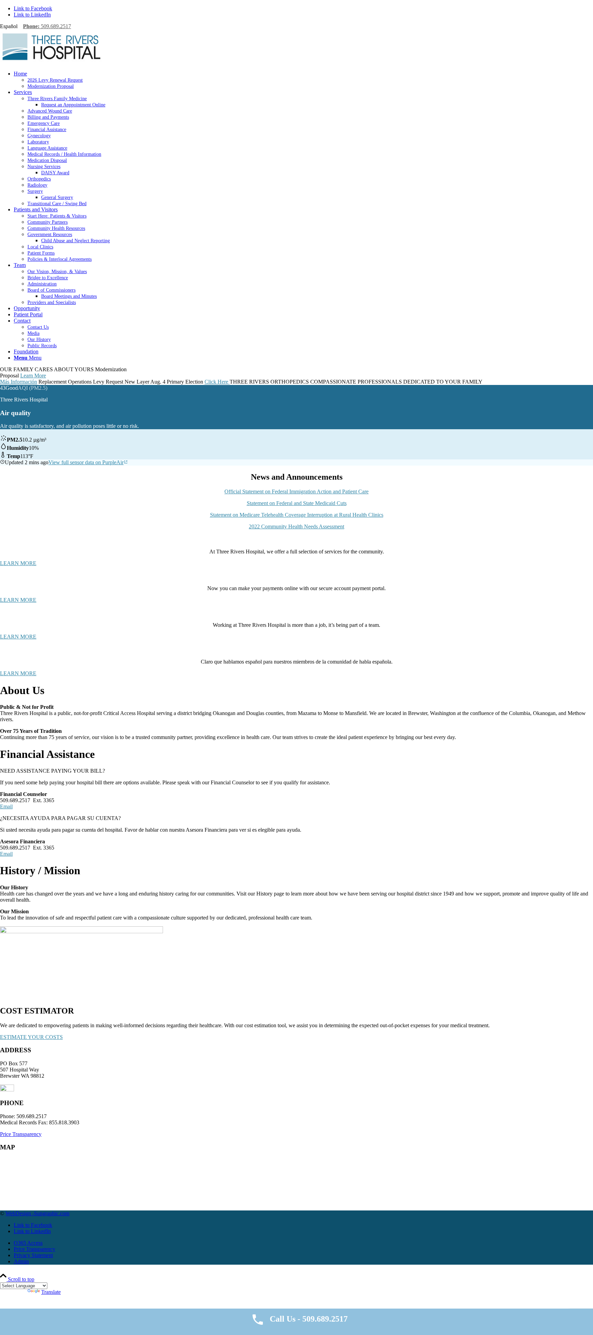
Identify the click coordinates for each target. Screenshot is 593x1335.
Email (6, 806)
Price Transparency (21, 1134)
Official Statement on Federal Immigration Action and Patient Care (296, 491)
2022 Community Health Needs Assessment (296, 526)
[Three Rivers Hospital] (51, 62)
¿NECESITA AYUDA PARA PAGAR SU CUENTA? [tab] (60, 818)
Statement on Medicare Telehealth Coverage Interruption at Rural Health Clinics (296, 515)
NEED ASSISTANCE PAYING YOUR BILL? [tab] (52, 771)
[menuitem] (303, 80)
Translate (51, 1292)
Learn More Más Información (23, 379)
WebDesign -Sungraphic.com (37, 1213)
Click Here (217, 382)
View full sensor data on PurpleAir (86, 462)
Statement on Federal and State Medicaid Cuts (297, 503)
